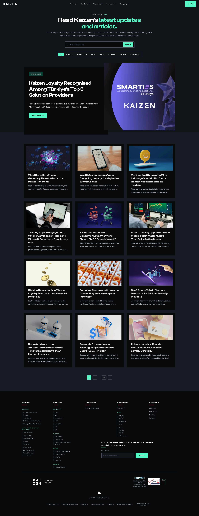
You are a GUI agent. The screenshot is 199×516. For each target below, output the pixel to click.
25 (104, 377)
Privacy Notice (84, 504)
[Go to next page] (110, 377)
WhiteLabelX (27, 418)
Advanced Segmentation (62, 451)
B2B (56, 427)
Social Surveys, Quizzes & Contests (62, 443)
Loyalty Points (27, 435)
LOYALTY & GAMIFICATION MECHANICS (30, 429)
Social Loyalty (59, 439)
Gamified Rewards (28, 450)
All (61, 54)
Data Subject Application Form (70, 504)
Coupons (26, 444)
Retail (93, 54)
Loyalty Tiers (27, 447)
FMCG (102, 54)
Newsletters (121, 408)
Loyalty (69, 54)
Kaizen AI (26, 415)
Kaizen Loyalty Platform (30, 412)
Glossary (112, 54)
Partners (152, 415)
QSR (56, 415)
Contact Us (153, 411)
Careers (152, 418)
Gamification (82, 54)
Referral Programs (28, 453)
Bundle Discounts (60, 467)
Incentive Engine (60, 454)
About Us (152, 408)
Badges (25, 441)
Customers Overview (92, 408)
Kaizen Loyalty (97, 14)
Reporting (58, 460)
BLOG (119, 412)
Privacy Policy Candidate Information (143, 504)
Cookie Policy (110, 504)
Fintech (123, 54)
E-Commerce (135, 54)
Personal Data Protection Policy (124, 504)
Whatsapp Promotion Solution (32, 424)
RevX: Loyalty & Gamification (31, 421)
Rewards (57, 457)
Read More (36, 115)
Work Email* (105, 451)
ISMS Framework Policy (53, 504)
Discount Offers (28, 432)
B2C (56, 429)
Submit (141, 455)
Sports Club (58, 424)
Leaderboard (27, 456)
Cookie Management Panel (97, 504)
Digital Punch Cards (29, 438)
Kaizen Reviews (163, 480)
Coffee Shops (59, 418)
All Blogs (121, 415)
